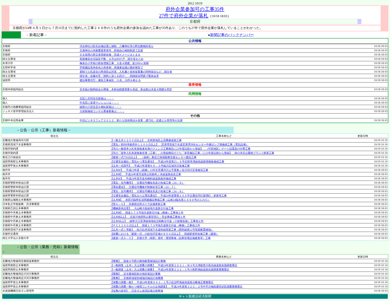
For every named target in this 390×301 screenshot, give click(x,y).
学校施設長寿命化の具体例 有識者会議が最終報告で (111, 67)
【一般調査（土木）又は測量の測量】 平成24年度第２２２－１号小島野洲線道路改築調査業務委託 (169, 269)
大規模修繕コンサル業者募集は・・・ (102, 111)
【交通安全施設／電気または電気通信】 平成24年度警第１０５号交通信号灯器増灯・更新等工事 (168, 195)
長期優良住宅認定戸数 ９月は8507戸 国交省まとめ (111, 58)
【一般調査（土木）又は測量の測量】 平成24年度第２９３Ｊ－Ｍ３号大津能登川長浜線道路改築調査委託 (173, 265)
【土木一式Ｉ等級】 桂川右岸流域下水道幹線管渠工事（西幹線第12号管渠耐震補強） (161, 229)
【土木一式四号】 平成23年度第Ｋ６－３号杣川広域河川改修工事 (150, 165)
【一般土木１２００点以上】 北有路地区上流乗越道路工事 (146, 140)
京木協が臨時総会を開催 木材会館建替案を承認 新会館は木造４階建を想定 (126, 89)
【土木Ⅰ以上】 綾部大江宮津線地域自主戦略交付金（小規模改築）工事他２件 (157, 221)
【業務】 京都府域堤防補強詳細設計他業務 (136, 278)
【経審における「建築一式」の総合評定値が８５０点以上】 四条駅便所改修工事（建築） (164, 233)
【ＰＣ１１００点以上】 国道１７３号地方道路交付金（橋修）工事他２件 (155, 225)
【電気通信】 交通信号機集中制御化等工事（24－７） (143, 187)
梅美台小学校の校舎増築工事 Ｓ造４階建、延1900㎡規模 (114, 63)
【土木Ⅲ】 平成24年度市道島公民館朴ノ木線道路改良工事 (145, 174)
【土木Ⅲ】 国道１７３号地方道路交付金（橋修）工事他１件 (146, 212)
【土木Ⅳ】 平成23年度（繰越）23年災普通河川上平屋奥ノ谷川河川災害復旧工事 (159, 169)
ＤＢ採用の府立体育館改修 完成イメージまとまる (110, 54)
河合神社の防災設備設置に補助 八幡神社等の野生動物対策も (117, 46)
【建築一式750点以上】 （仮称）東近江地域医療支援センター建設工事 (153, 157)
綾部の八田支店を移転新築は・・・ (101, 106)
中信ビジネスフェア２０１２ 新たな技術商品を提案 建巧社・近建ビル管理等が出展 (131, 120)
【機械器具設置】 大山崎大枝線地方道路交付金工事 (142, 208)
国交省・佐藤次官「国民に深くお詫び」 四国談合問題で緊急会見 (119, 75)
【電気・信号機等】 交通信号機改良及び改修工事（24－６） (147, 182)
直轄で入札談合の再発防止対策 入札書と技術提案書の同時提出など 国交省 (126, 71)
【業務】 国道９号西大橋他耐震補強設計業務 (138, 260)
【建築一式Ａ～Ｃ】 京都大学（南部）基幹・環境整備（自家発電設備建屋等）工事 (160, 238)
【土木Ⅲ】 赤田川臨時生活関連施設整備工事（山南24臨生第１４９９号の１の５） (160, 199)
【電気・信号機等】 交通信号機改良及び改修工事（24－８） (147, 191)
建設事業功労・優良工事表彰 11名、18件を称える (110, 80)
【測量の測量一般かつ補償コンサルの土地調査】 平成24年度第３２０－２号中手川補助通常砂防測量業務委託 (176, 286)
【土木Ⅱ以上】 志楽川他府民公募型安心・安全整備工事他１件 (147, 216)
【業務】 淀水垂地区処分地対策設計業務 (135, 273)
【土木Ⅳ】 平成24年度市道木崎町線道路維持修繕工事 (143, 178)
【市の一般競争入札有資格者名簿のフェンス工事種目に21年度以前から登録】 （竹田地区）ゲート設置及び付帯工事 (180, 148)
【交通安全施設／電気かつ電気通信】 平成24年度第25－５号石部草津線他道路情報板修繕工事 (167, 161)
